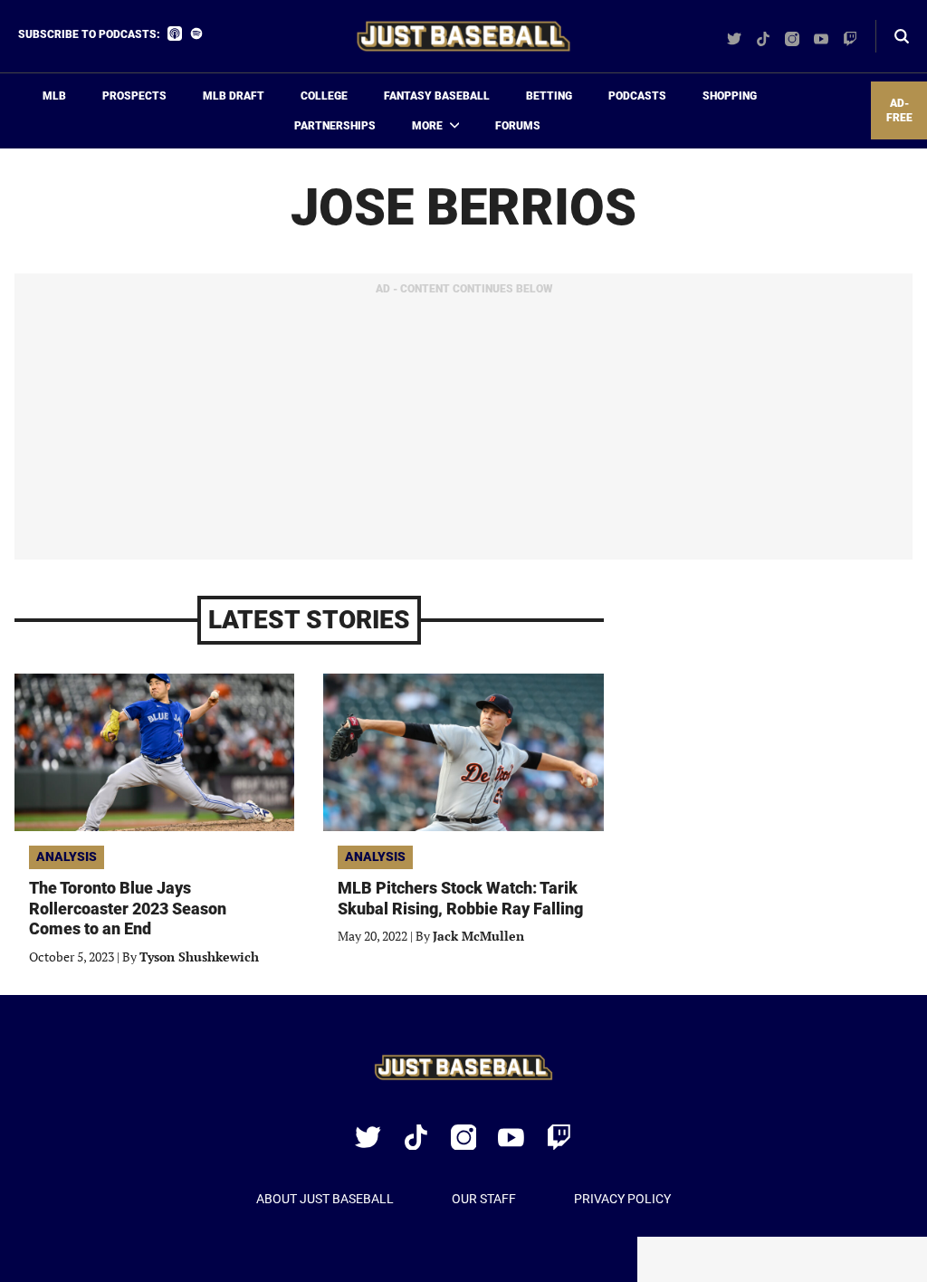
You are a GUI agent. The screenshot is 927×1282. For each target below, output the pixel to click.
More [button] (427, 126)
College (324, 96)
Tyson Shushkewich (199, 956)
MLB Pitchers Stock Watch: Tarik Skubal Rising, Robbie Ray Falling (460, 898)
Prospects (134, 96)
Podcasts (637, 96)
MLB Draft (233, 96)
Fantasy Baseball (437, 96)
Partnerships (335, 126)
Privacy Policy (622, 1198)
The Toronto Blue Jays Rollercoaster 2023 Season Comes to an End (127, 908)
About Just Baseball (325, 1198)
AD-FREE (899, 111)
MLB (54, 96)
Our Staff (484, 1198)
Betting (549, 96)
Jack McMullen (478, 935)
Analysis (66, 856)
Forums (517, 126)
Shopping (729, 96)
